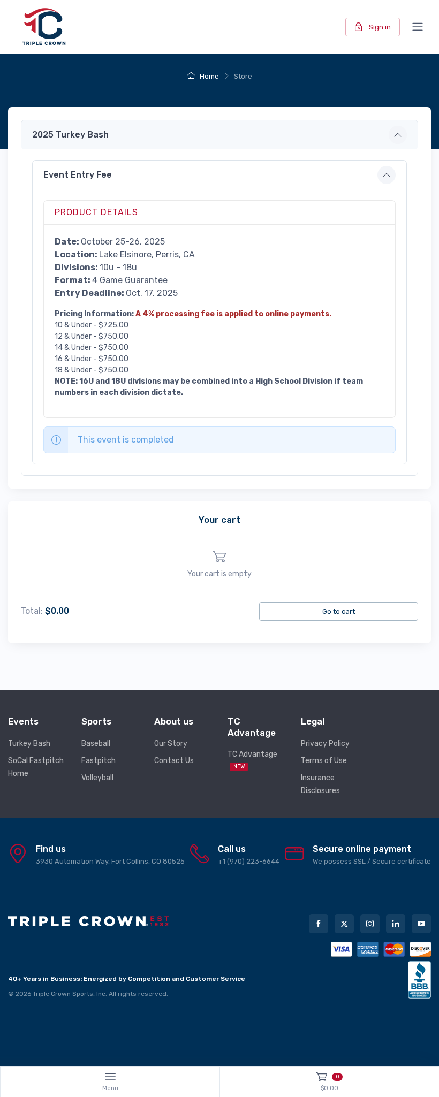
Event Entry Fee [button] (77, 175)
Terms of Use (324, 760)
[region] (219, 565)
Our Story (170, 743)
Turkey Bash (29, 743)
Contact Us (174, 760)
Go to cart (338, 611)
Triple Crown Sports (63, 993)
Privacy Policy (325, 743)
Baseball (95, 743)
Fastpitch (98, 760)
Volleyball (97, 777)
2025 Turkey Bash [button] (70, 134)
